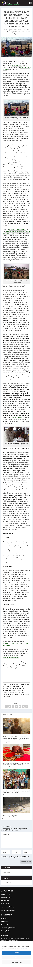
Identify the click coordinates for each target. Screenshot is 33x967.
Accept (16, 953)
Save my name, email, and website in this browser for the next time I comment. (15, 857)
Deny (16, 957)
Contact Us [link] (4, 924)
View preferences (16, 962)
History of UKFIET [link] (6, 897)
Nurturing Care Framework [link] (17, 229)
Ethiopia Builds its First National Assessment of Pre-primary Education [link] (16, 791)
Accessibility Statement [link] (8, 928)
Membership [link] (5, 904)
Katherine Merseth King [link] (17, 30)
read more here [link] (18, 417)
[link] (10, 2)
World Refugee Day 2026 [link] (10, 816)
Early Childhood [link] (15, 32)
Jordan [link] (13, 643)
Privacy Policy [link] (24, 948)
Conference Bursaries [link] (8, 910)
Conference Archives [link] (7, 907)
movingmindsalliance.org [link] (11, 658)
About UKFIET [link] (5, 894)
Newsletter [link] (4, 921)
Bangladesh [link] (6, 643)
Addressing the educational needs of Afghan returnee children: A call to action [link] (16, 764)
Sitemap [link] (4, 918)
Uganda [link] (18, 643)
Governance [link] (5, 900)
